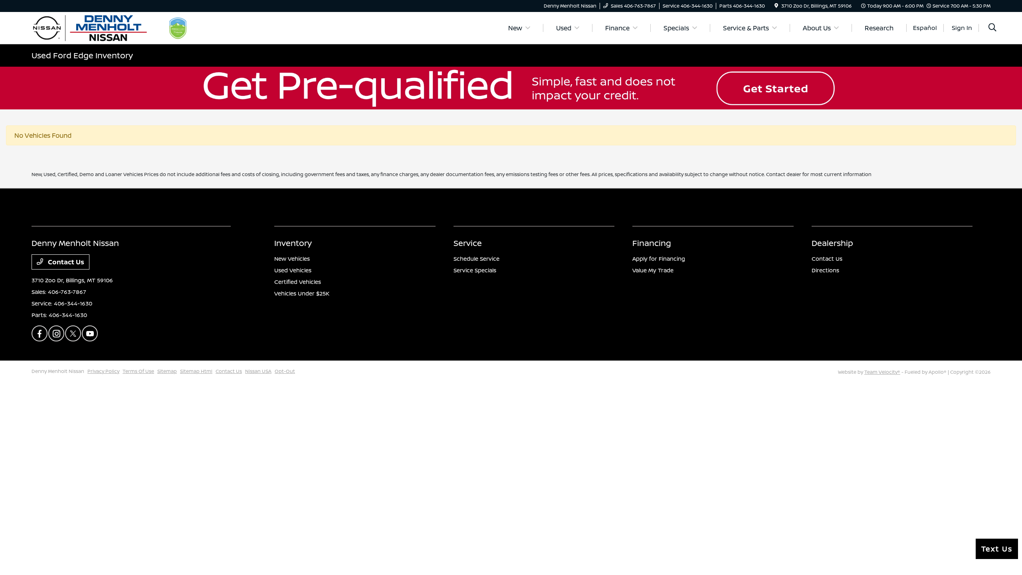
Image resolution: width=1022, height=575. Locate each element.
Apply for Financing (658, 258)
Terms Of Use (138, 371)
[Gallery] (511, 88)
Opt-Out (285, 371)
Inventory (293, 243)
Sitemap (167, 371)
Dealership (832, 243)
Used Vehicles (292, 270)
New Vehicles (292, 258)
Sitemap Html (196, 371)
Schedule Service (476, 258)
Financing (651, 243)
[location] (776, 5)
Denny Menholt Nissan (58, 371)
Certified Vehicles (297, 282)
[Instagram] (56, 333)
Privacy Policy (103, 371)
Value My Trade (652, 270)
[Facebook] (40, 333)
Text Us (996, 548)
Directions (825, 270)
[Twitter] (73, 333)
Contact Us (65, 262)
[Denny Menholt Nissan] (100, 27)
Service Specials (475, 270)
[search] (992, 28)
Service (468, 243)
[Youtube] (90, 333)
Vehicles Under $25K (301, 293)
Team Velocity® (882, 372)
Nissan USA (258, 371)
